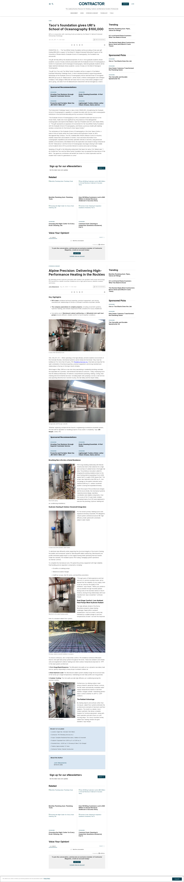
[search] (52, 4)
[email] (82, 45)
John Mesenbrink (54, 286)
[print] (104, 45)
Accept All (177, 879)
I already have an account (77, 256)
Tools (111, 13)
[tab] (53, 237)
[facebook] (72, 45)
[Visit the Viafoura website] (101, 244)
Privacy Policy (47, 878)
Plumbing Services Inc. (81, 362)
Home (50, 20)
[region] (77, 241)
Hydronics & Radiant (92, 13)
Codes (82, 13)
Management (74, 13)
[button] (50, 4)
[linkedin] (74, 45)
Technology (104, 13)
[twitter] (77, 45)
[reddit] (79, 45)
